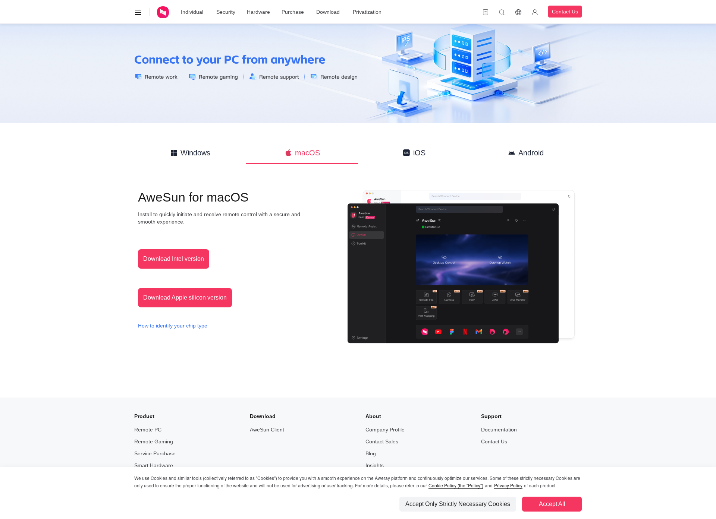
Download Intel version (173, 259)
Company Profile (385, 430)
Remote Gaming (153, 441)
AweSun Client (267, 430)
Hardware (258, 12)
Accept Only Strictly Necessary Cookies (457, 504)
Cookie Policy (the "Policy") (455, 485)
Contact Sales (381, 441)
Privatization (367, 12)
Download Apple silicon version (185, 297)
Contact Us (565, 12)
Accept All (552, 504)
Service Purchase (155, 453)
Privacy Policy (508, 485)
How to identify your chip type (172, 326)
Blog (370, 453)
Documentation (499, 430)
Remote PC (147, 430)
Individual (192, 12)
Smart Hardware (153, 465)
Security (225, 12)
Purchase (293, 12)
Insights (374, 465)
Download (328, 12)
